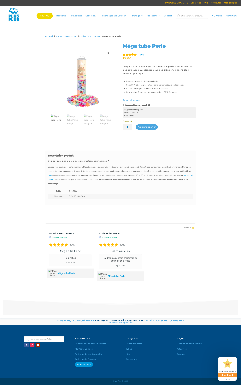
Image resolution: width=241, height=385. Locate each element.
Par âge (136, 16)
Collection (90, 16)
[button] (107, 53)
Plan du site (84, 364)
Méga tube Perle (66, 273)
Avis (206, 3)
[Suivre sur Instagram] (32, 345)
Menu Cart (231, 16)
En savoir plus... (131, 100)
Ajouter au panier (147, 126)
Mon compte (230, 3)
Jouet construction (66, 36)
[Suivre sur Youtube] (38, 345)
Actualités (216, 3)
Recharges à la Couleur (114, 16)
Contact (168, 16)
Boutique (61, 16)
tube (50, 175)
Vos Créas (196, 3)
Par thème (152, 16)
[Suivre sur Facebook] (26, 345)
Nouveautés (76, 16)
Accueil (49, 36)
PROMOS (44, 16)
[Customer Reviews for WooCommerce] (192, 227)
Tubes (96, 36)
